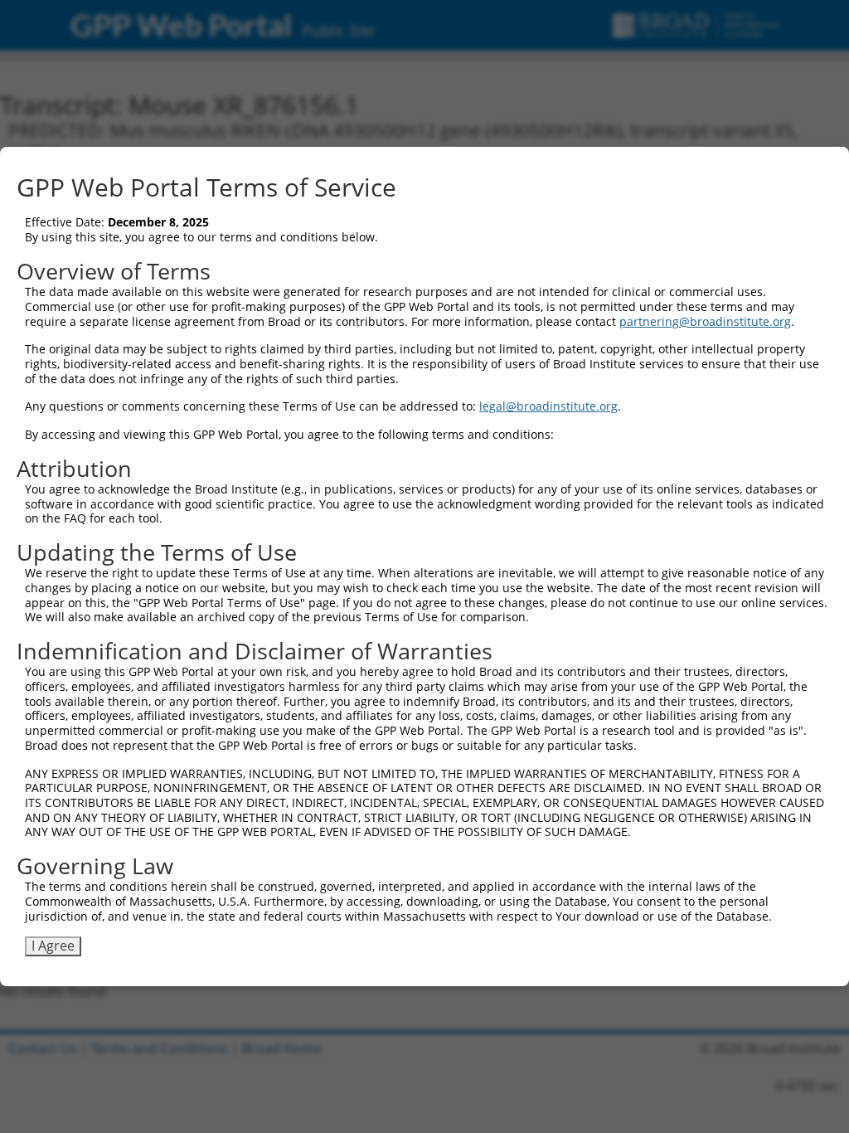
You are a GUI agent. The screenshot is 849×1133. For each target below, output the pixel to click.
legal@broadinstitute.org (548, 406)
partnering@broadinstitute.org (705, 321)
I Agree (53, 945)
